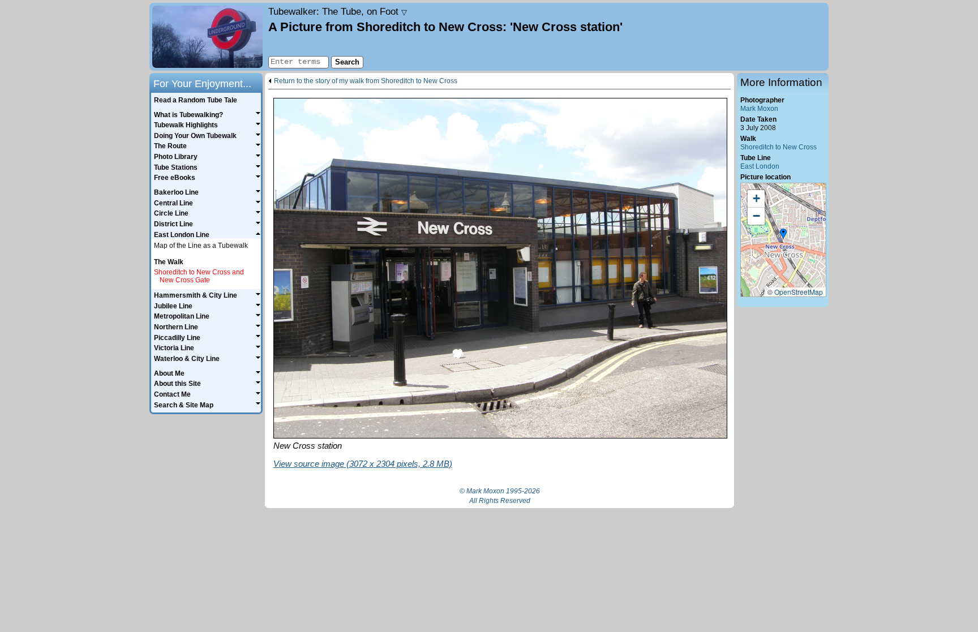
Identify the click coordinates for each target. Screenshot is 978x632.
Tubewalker (337, 11)
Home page (207, 37)
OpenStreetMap (798, 291)
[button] (783, 234)
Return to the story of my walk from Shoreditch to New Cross (365, 81)
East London (759, 166)
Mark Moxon (759, 109)
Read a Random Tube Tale (195, 100)
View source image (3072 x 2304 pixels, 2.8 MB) (362, 463)
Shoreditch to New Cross (778, 147)
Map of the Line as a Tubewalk (201, 246)
